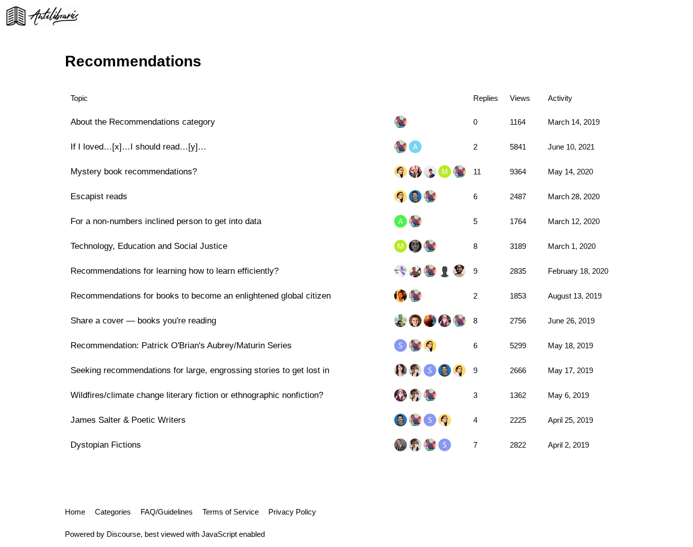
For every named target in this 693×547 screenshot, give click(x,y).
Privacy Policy (292, 511)
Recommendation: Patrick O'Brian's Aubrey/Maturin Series (181, 345)
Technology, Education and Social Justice (149, 246)
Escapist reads (99, 196)
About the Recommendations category (143, 122)
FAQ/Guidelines (167, 511)
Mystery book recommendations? (134, 171)
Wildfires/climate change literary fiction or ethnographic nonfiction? (197, 395)
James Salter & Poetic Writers (128, 420)
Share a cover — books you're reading (143, 320)
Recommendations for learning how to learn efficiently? (175, 271)
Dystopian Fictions (106, 445)
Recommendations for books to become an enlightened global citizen (201, 295)
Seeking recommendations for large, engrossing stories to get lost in (200, 370)
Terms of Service (230, 511)
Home (75, 511)
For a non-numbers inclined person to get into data (166, 221)
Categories (113, 511)
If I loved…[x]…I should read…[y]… (138, 146)
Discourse (124, 534)
